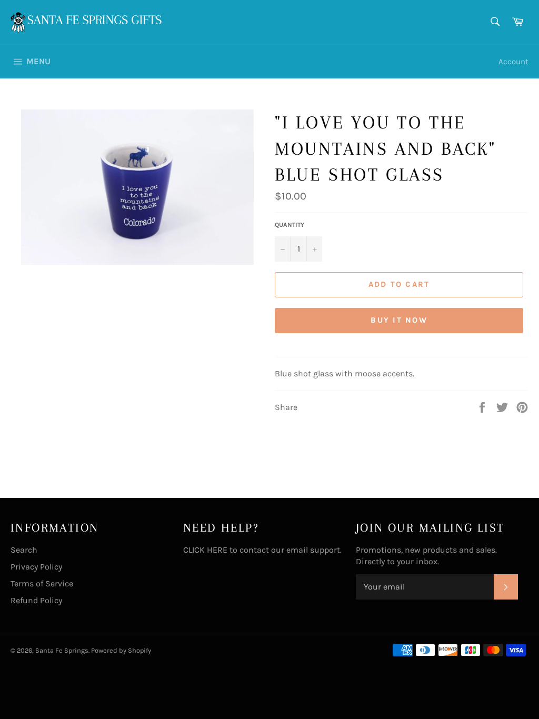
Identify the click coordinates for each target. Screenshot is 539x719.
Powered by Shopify (121, 650)
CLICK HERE (205, 550)
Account (513, 61)
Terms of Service (42, 583)
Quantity (289, 224)
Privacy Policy (36, 567)
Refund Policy (36, 600)
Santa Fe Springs (61, 650)
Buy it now (399, 320)
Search (24, 550)
